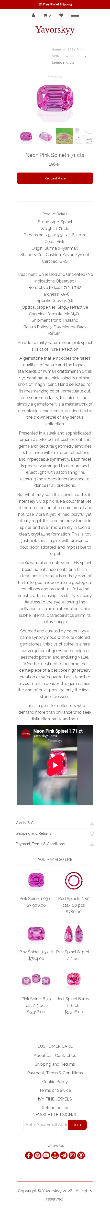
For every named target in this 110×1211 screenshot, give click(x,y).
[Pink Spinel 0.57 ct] (36, 943)
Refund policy (55, 1107)
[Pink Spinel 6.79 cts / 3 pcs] (36, 989)
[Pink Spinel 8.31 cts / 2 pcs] (74, 943)
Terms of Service (55, 1090)
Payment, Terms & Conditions (55, 1073)
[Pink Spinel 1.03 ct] (36, 889)
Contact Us (65, 1055)
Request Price (55, 178)
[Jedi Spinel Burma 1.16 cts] (74, 989)
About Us (42, 1055)
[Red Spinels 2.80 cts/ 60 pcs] (74, 889)
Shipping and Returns (55, 1064)
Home (56, 49)
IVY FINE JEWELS (55, 1099)
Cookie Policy (55, 1081)
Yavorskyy (55, 29)
